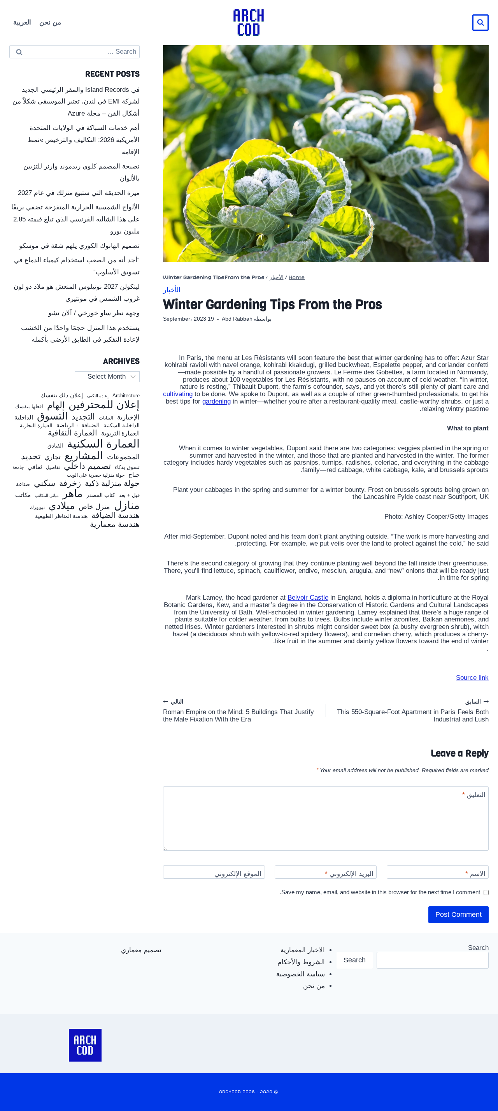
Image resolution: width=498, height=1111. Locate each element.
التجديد (83, 416)
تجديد (30, 456)
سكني (44, 483)
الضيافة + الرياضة (78, 425)
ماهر (72, 493)
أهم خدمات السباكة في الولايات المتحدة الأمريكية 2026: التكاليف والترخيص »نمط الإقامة (84, 139)
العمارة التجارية (36, 425)
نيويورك (37, 507)
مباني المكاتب (47, 495)
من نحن (50, 22)
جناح (134, 475)
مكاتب (23, 495)
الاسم (475, 874)
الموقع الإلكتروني (237, 874)
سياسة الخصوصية (300, 974)
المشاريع (84, 456)
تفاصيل (53, 467)
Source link (472, 677)
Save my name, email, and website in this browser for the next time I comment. (380, 892)
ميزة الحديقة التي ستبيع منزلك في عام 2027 (79, 193)
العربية (22, 22)
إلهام (56, 405)
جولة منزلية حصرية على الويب (95, 475)
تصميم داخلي (87, 466)
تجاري (52, 457)
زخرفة (70, 483)
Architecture (126, 395)
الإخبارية (128, 417)
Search (478, 947)
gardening (216, 401)
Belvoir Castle (308, 597)
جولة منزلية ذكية (112, 483)
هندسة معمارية (115, 524)
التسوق (52, 416)
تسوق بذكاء (127, 467)
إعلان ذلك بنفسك (61, 395)
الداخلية (23, 417)
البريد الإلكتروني (349, 874)
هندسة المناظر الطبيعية (61, 516)
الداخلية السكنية (121, 425)
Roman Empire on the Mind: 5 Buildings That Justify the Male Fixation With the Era (238, 711)
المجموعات (123, 457)
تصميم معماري (141, 950)
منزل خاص (94, 507)
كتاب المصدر (100, 495)
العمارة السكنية (103, 443)
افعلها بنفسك (29, 406)
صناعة (23, 484)
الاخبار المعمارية (303, 950)
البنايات (106, 418)
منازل (127, 505)
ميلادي (62, 505)
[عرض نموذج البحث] (480, 22)
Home (297, 277)
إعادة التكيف (98, 396)
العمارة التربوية (120, 433)
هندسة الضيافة (115, 515)
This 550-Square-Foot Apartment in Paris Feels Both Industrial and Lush (413, 711)
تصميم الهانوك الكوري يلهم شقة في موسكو (79, 245)
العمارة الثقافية (72, 433)
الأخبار (277, 277)
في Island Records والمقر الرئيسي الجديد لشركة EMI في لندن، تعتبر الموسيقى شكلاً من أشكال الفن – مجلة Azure (76, 101)
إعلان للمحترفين (104, 405)
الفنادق (55, 446)
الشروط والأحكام (301, 962)
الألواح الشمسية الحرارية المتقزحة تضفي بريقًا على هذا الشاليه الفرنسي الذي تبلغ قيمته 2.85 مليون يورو (75, 219)
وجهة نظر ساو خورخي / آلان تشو (94, 313)
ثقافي (35, 466)
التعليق (474, 795)
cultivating (178, 394)
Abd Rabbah (237, 319)
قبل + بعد (129, 495)
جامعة (18, 467)
